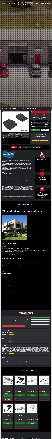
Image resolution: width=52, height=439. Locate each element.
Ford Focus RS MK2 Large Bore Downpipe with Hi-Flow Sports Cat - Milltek (44, 387)
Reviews (20, 147)
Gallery (14, 3)
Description (14, 147)
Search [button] (42, 3)
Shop (4, 3)
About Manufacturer (36, 147)
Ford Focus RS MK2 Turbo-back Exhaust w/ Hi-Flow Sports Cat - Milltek (32, 414)
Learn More (43, 136)
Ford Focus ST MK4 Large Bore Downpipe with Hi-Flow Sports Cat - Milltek (19, 414)
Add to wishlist (45, 129)
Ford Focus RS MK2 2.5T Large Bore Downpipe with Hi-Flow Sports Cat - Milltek (32, 387)
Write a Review (14, 325)
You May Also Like (27, 147)
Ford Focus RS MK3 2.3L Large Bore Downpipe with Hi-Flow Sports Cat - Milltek (8, 387)
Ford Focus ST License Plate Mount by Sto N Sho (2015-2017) (7, 414)
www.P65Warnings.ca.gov (27, 196)
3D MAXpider (47, 124)
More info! (47, 120)
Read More (42, 183)
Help (38, 3)
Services (8, 3)
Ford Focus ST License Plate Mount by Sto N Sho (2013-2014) (20, 387)
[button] (28, 121)
